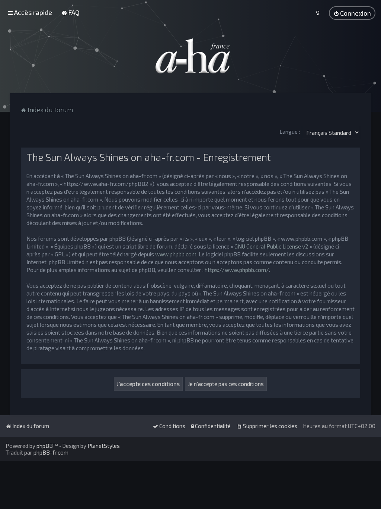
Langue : (289, 131)
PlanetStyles (103, 445)
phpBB (44, 445)
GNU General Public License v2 (271, 246)
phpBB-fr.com (50, 452)
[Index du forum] (190, 56)
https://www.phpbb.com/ (237, 269)
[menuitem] (70, 12)
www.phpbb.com (175, 254)
